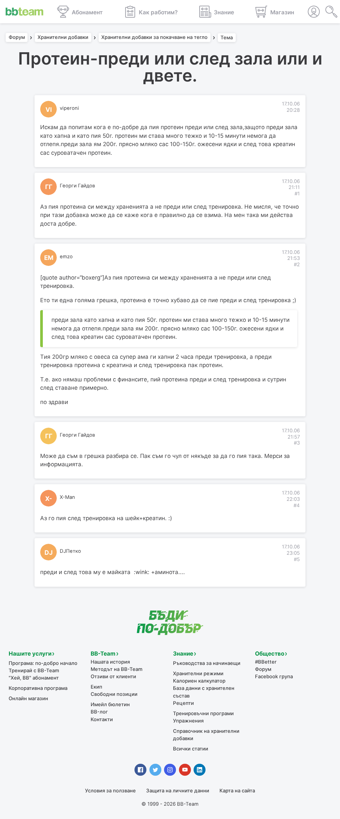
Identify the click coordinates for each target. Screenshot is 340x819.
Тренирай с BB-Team (34, 671)
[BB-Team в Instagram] (170, 770)
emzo (66, 257)
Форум (17, 38)
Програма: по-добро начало (43, 663)
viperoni (69, 108)
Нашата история (110, 662)
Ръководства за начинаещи (206, 663)
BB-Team (103, 653)
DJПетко (70, 551)
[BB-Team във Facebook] (140, 770)
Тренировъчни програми (203, 714)
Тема (226, 38)
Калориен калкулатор (199, 681)
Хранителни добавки (63, 38)
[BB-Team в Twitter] (155, 770)
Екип (96, 687)
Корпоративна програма (38, 688)
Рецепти (183, 703)
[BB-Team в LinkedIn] (200, 770)
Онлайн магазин (28, 699)
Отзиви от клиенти (113, 677)
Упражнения (188, 721)
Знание (183, 653)
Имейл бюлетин (110, 705)
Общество (269, 653)
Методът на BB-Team (116, 669)
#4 (297, 506)
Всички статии (190, 749)
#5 (297, 559)
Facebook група (274, 677)
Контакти (102, 719)
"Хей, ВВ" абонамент (34, 678)
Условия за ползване (110, 791)
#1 (297, 194)
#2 (297, 265)
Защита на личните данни (177, 791)
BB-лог (99, 712)
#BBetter (266, 662)
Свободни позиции (114, 694)
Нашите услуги (30, 653)
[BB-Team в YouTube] (185, 770)
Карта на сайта (237, 791)
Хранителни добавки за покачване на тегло (154, 38)
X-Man (67, 497)
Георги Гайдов (77, 186)
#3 (297, 443)
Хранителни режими (198, 674)
